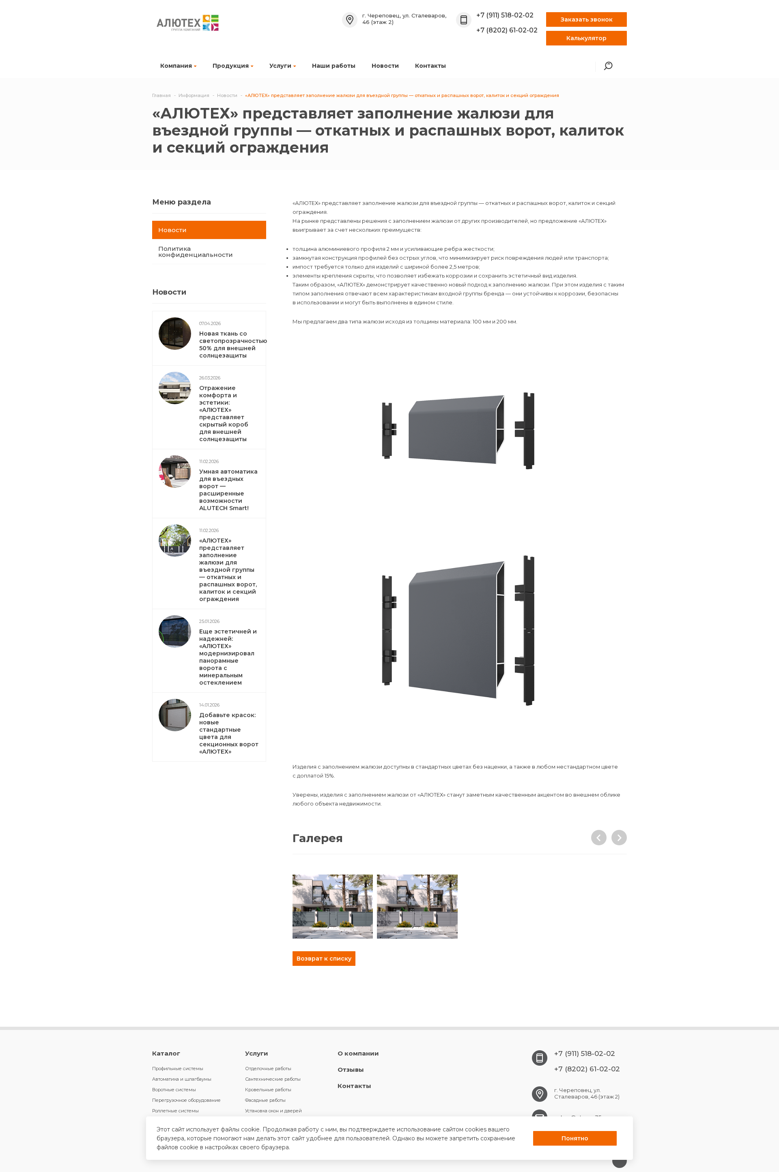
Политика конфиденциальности (195, 252)
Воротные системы (174, 1089)
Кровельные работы (268, 1089)
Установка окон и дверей (273, 1111)
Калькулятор (586, 38)
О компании (358, 1053)
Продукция (231, 65)
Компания (176, 65)
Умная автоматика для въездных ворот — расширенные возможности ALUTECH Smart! (228, 490)
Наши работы (333, 65)
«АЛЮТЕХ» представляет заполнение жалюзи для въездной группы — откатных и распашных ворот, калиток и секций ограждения (228, 570)
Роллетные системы (175, 1111)
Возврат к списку (324, 958)
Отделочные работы (268, 1068)
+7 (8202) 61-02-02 (507, 30)
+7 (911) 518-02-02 (505, 15)
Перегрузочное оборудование (186, 1100)
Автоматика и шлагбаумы (181, 1079)
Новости (385, 65)
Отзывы (351, 1069)
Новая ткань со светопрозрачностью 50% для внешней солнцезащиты (233, 344)
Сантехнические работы (273, 1079)
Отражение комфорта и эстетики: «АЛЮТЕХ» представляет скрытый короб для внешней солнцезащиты (223, 413)
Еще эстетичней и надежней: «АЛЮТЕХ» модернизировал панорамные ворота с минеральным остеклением (228, 657)
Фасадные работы (265, 1100)
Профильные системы (177, 1068)
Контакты (430, 65)
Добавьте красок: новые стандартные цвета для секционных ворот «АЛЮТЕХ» (228, 733)
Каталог (166, 1053)
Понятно (575, 1138)
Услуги (280, 65)
